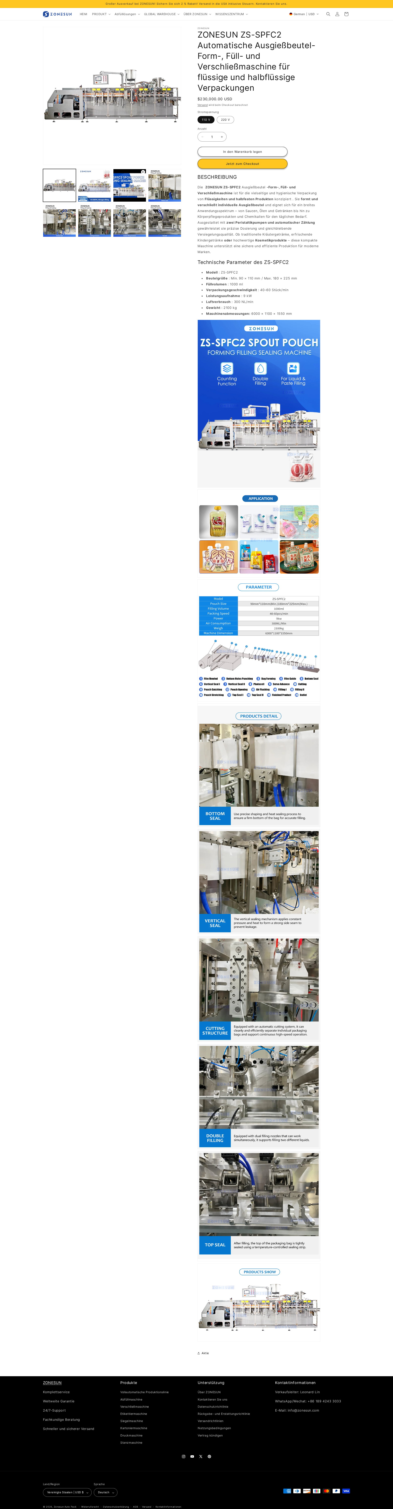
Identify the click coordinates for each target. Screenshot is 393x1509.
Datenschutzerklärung (116, 1506)
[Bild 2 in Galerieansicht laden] (94, 185)
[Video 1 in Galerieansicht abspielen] (129, 185)
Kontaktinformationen (168, 1506)
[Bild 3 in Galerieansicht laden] (164, 185)
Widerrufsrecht (90, 1506)
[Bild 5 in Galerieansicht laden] (94, 220)
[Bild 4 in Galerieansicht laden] (59, 220)
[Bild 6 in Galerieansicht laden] (129, 220)
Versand (203, 104)
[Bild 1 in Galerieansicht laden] (59, 185)
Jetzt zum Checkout (242, 164)
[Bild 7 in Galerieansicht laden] (164, 220)
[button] (101, 14)
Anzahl (202, 128)
